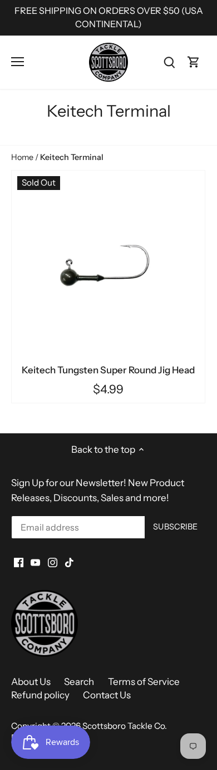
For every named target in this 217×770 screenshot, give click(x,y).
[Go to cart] (193, 62)
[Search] (169, 62)
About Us (31, 681)
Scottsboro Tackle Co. (124, 726)
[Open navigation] (17, 61)
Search (79, 681)
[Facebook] (18, 562)
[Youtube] (35, 562)
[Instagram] (52, 562)
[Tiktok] (69, 562)
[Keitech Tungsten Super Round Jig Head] (108, 267)
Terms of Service (144, 681)
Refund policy (40, 695)
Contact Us (107, 695)
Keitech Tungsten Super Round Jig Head (108, 370)
